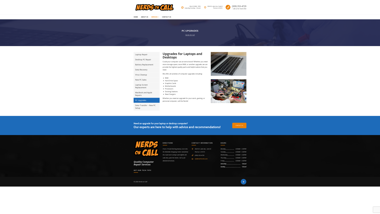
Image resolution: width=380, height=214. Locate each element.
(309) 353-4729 (239, 6)
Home (136, 17)
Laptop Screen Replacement (141, 86)
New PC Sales (140, 80)
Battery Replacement (144, 64)
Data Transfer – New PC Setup (145, 106)
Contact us (239, 125)
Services (154, 17)
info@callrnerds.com (201, 159)
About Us (144, 17)
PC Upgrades (140, 100)
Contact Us (166, 17)
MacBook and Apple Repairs (143, 93)
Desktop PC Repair (143, 59)
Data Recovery (141, 69)
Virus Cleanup (141, 75)
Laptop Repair (141, 54)
